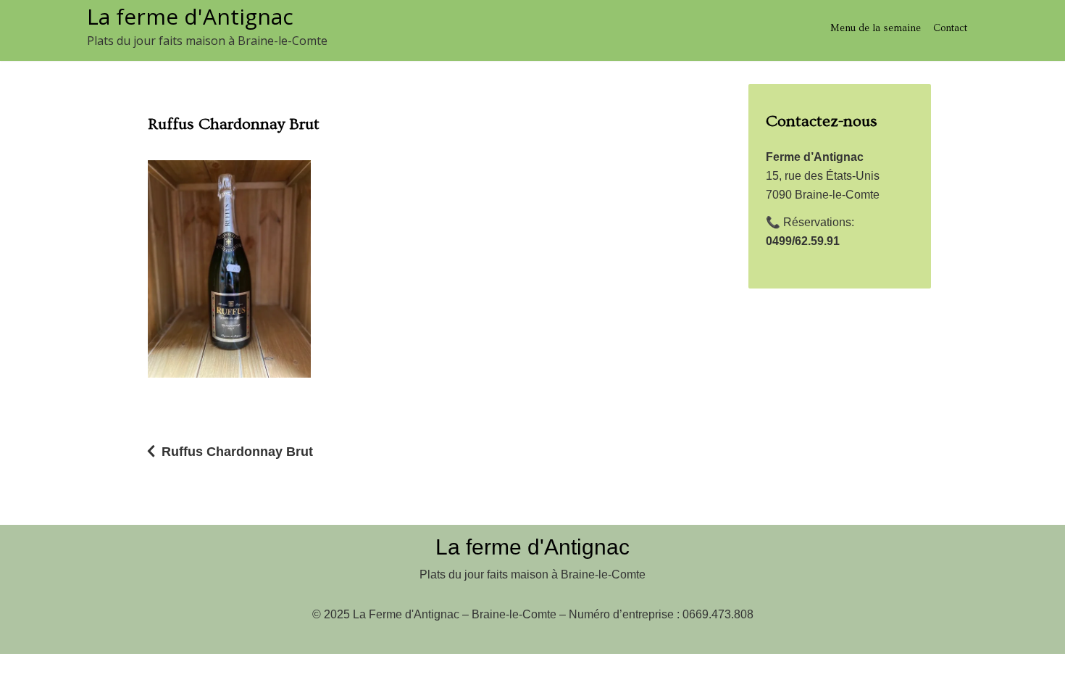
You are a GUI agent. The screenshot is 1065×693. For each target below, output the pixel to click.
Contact (950, 28)
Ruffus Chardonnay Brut (237, 451)
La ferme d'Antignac (190, 16)
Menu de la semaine (875, 28)
